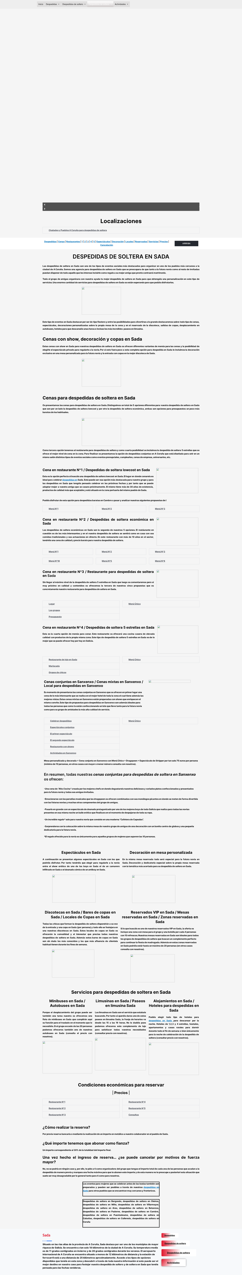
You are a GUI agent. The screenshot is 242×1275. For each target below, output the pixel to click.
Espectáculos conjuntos (62, 727)
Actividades (173, 1262)
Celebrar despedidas (61, 721)
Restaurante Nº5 (137, 1108)
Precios (164, 241)
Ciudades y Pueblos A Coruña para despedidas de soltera (78, 230)
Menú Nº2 (107, 508)
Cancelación (106, 245)
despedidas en (69, 479)
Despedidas (51, 4)
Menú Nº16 (54, 561)
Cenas (61, 241)
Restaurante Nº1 (57, 1102)
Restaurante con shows (62, 746)
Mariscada (54, 666)
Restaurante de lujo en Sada (63, 659)
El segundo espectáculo (62, 740)
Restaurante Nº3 (57, 1114)
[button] (121, 205)
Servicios (153, 241)
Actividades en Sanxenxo (63, 753)
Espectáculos (103, 241)
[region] (121, 111)
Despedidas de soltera (178, 1252)
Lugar (52, 604)
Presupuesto (55, 616)
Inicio (40, 4)
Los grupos (54, 610)
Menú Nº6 (160, 561)
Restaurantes (73, 241)
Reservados (141, 241)
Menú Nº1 (53, 508)
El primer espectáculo (61, 733)
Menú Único (135, 604)
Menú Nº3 (160, 508)
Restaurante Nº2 (57, 1108)
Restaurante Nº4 (137, 1102)
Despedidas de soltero (175, 1243)
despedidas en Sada (161, 1020)
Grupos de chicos (57, 672)
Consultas (134, 1114)
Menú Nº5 (107, 561)
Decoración (118, 241)
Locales (129, 241)
